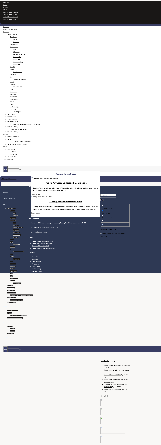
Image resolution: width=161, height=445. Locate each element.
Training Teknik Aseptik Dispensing (114, 370)
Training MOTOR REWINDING (112, 375)
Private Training (36, 269)
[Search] (20, 169)
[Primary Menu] (0, 185)
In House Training (37, 271)
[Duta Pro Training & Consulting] (8, 179)
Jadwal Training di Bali (9, 19)
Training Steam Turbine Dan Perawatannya (116, 380)
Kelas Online (35, 257)
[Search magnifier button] (102, 200)
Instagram (6, 7)
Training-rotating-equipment (112, 389)
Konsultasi (35, 259)
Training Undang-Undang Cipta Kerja (114, 365)
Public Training (36, 266)
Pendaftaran (35, 264)
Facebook (6, 2)
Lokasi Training (36, 261)
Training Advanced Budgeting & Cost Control (66, 183)
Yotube (5, 9)
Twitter (5, 5)
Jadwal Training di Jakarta (10, 17)
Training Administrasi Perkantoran (65, 201)
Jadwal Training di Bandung (11, 12)
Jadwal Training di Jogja (10, 14)
